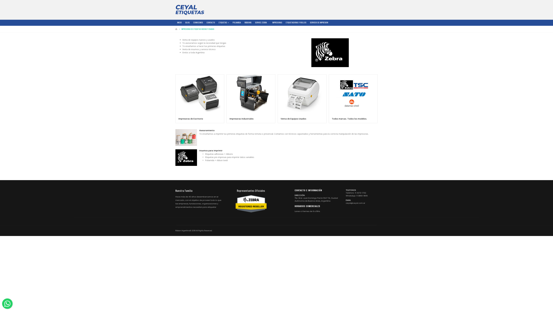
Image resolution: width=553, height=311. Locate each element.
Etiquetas (223, 22)
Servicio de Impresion (319, 22)
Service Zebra (261, 22)
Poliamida (237, 22)
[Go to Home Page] (176, 29)
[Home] (189, 10)
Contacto (211, 22)
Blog (187, 22)
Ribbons (248, 22)
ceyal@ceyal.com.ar (355, 203)
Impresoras (277, 22)
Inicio (179, 22)
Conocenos (198, 22)
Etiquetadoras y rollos (296, 22)
